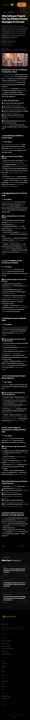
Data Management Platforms (8, 649)
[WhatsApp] (9, 633)
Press (3, 689)
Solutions (4, 666)
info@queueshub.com (6, 696)
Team (3, 678)
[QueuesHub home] (7, 5)
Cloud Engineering (5, 643)
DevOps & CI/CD (5, 651)
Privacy (13, 717)
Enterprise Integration (6, 646)
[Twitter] (6, 633)
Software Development (6, 641)
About (3, 661)
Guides (3, 684)
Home (3, 48)
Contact (3, 671)
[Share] (20, 546)
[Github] (12, 633)
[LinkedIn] (3, 633)
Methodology (4, 681)
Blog (7, 48)
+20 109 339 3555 (5, 698)
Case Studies (4, 663)
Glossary (3, 686)
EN (12, 4)
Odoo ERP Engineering (6, 654)
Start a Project (21, 4)
